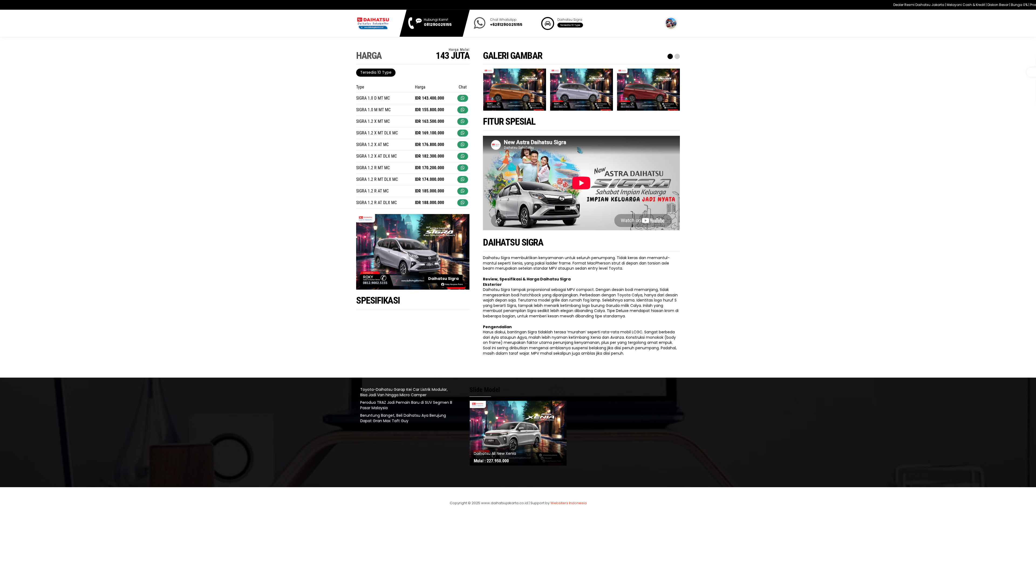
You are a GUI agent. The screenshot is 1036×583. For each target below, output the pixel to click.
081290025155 (438, 24)
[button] (669, 56)
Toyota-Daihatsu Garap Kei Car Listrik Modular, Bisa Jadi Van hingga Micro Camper (404, 392)
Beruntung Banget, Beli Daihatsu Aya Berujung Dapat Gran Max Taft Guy (403, 418)
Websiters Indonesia (568, 503)
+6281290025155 (506, 24)
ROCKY (480, 453)
